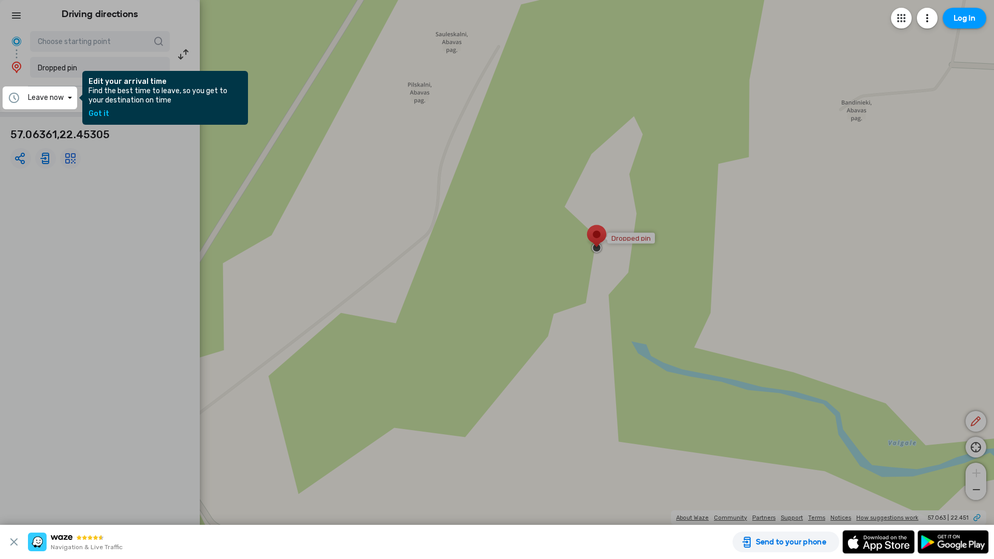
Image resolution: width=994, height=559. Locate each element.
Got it (99, 114)
